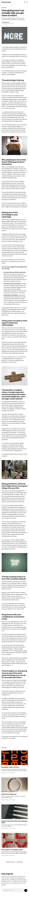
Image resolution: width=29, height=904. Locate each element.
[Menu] (27, 2)
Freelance (4, 7)
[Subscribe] (25, 890)
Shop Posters (19, 862)
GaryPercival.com (10, 862)
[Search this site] (25, 2)
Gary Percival (6, 2)
